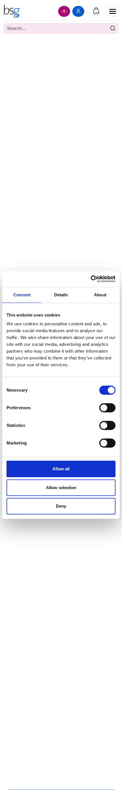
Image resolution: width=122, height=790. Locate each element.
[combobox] (61, 28)
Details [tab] (61, 294)
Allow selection (61, 487)
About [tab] (100, 294)
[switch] (107, 407)
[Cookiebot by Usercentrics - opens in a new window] (90, 279)
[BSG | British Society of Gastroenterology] (11, 11)
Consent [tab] (21, 294)
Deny (61, 506)
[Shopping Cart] (96, 11)
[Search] (113, 28)
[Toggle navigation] (113, 11)
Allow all (61, 468)
